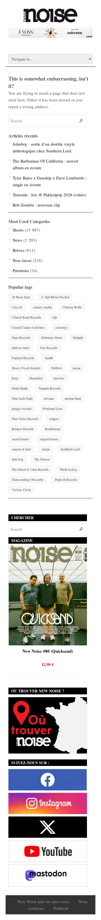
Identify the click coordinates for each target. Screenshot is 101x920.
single (46, 449)
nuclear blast (73, 398)
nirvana (49, 398)
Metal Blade (20, 388)
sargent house (49, 439)
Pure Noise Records (25, 418)
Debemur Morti (51, 337)
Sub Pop (17, 459)
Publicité (61, 908)
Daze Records (21, 337)
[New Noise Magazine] (50, 19)
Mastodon (36, 378)
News (17, 240)
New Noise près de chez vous (43, 901)
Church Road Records (26, 317)
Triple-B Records (65, 479)
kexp (15, 378)
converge (61, 327)
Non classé (22, 260)
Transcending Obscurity (27, 479)
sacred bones (20, 439)
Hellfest (56, 368)
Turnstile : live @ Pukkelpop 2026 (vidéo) (49, 194)
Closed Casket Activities (28, 327)
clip (54, 317)
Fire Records (49, 347)
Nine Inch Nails (22, 398)
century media (42, 307)
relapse (54, 418)
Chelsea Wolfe (72, 307)
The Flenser (42, 459)
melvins (59, 378)
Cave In (17, 307)
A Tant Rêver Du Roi (55, 297)
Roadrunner (53, 428)
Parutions (21, 270)
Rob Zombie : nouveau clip (36, 205)
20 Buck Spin (21, 297)
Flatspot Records (23, 357)
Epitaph (78, 337)
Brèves (18, 250)
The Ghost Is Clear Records (30, 469)
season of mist (21, 449)
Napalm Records (50, 388)
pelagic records (22, 408)
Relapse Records (23, 428)
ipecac (77, 368)
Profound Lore (52, 408)
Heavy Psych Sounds (26, 368)
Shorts (18, 230)
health (49, 357)
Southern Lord (70, 449)
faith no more (20, 347)
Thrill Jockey (68, 469)
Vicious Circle (21, 489)
